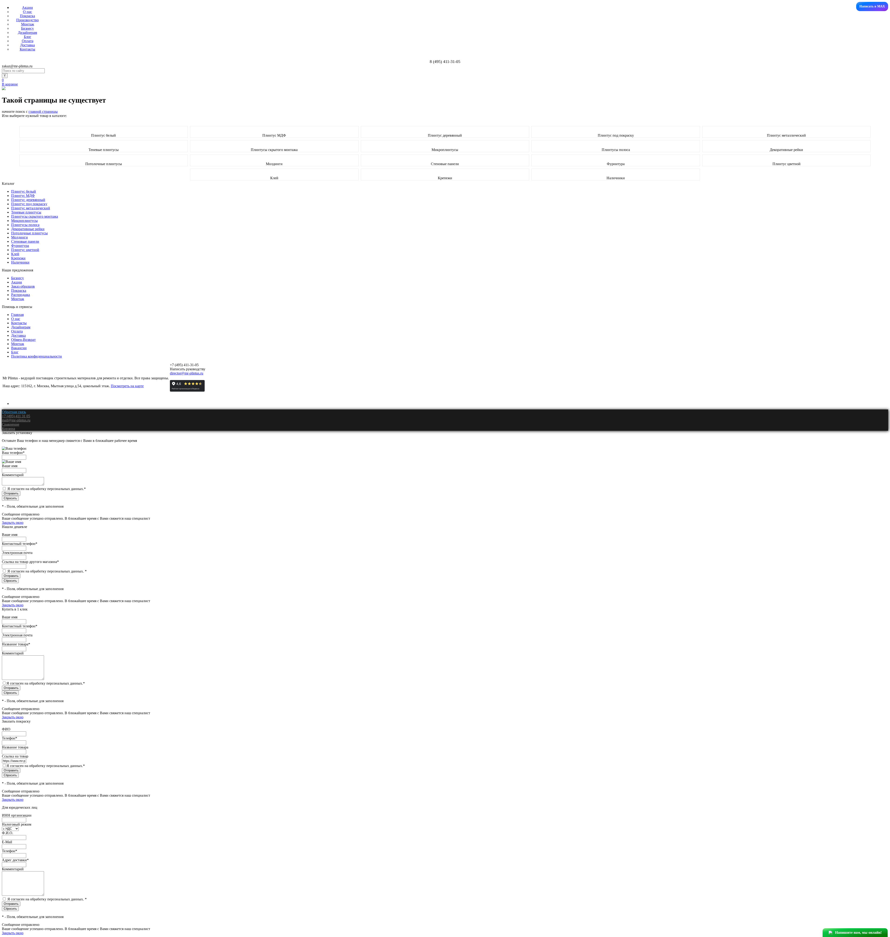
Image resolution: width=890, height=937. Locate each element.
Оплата (27, 41)
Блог (27, 37)
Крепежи (445, 178)
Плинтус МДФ (274, 135)
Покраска (27, 16)
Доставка (27, 45)
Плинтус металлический (786, 135)
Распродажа (20, 295)
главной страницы (43, 111)
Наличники (616, 178)
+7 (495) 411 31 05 (16, 416)
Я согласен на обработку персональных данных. (46, 489)
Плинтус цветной (786, 164)
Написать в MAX (872, 6)
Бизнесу (27, 28)
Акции (27, 7)
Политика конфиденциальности (36, 356)
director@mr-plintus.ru (186, 373)
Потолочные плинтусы (103, 164)
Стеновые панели (445, 164)
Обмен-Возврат (23, 340)
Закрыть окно (12, 523)
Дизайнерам (27, 33)
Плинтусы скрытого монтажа (274, 150)
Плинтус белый (103, 135)
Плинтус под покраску (616, 135)
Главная (17, 315)
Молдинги (274, 164)
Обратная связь (14, 412)
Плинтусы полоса (616, 150)
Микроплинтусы (445, 150)
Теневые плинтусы (104, 150)
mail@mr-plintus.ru (16, 420)
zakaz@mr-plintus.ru (17, 66)
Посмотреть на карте (127, 386)
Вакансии (19, 348)
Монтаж (27, 24)
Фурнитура (616, 164)
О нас (27, 12)
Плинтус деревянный (445, 135)
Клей (274, 178)
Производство (27, 20)
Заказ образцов (23, 286)
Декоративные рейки (786, 150)
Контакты (27, 49)
